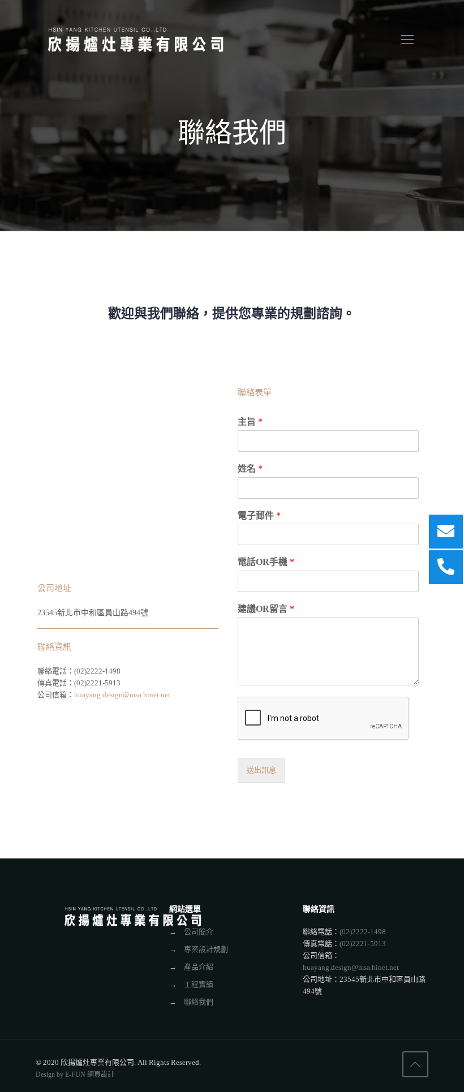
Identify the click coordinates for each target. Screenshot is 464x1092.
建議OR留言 (266, 609)
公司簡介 (198, 931)
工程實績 (198, 984)
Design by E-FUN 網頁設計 (75, 1074)
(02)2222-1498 (97, 671)
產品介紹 (198, 966)
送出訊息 (261, 770)
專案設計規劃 (206, 949)
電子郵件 (259, 515)
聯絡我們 (198, 1002)
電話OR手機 (266, 562)
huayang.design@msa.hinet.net (122, 694)
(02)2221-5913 (363, 943)
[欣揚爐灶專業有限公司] (136, 39)
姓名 (250, 468)
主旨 (250, 421)
